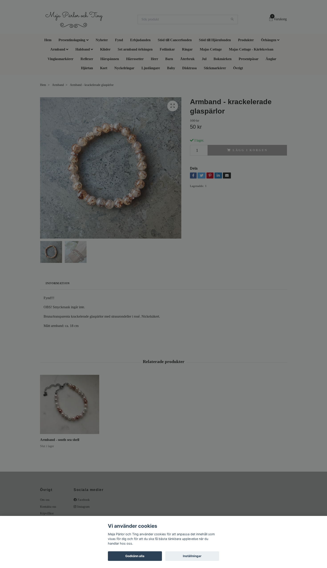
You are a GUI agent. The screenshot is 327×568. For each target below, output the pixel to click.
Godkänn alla (134, 556)
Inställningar (192, 556)
